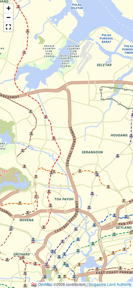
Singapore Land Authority (109, 284)
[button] (66, 138)
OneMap (45, 284)
